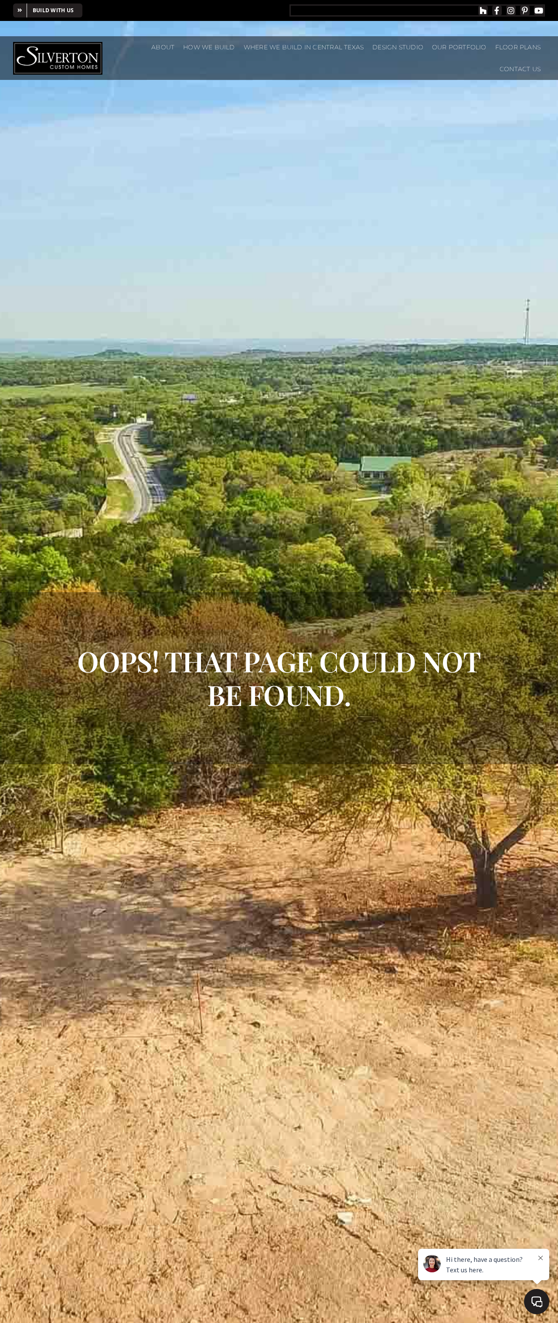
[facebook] (497, 10)
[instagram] (511, 10)
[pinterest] (525, 10)
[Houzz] (483, 10)
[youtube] (539, 10)
